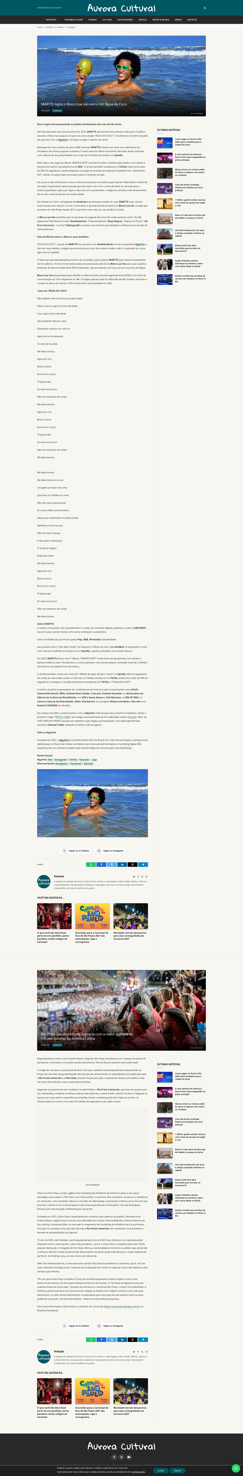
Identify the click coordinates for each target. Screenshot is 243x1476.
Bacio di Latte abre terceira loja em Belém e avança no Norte (190, 216)
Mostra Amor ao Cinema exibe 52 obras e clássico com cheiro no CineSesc (190, 172)
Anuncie (192, 19)
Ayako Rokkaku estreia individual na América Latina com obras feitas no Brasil (189, 263)
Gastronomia (125, 19)
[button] (236, 1468)
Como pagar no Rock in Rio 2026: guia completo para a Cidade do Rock (188, 142)
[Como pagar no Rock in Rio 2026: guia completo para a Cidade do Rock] (165, 142)
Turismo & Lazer (73, 19)
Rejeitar (177, 1470)
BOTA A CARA (62, 717)
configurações (138, 1472)
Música (143, 19)
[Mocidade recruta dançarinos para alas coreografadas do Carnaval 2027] (130, 916)
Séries (178, 19)
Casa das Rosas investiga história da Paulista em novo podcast (189, 187)
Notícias (51, 19)
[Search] (204, 8)
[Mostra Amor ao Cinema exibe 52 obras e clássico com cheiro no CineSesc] (165, 173)
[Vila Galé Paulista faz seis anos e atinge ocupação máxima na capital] (165, 234)
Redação (59, 876)
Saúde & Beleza (160, 19)
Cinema (92, 19)
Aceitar (161, 1470)
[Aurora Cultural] (121, 7)
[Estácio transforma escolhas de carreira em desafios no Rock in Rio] (165, 279)
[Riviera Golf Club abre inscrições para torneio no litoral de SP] (165, 249)
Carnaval (57, 111)
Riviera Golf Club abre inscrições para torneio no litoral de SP (187, 248)
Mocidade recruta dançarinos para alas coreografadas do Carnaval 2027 (129, 936)
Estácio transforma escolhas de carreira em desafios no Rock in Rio (190, 278)
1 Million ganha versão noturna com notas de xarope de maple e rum (190, 203)
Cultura (107, 19)
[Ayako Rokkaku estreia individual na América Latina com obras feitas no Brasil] (165, 264)
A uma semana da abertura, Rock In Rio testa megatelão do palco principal (190, 157)
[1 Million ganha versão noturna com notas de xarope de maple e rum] (165, 203)
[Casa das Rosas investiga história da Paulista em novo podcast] (165, 188)
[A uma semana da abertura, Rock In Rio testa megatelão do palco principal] (165, 158)
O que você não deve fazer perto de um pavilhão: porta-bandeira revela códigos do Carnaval (53, 937)
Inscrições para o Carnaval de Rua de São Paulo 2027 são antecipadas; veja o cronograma (91, 937)
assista (132, 717)
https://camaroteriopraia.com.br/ (122, 1236)
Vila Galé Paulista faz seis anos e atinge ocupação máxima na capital (189, 233)
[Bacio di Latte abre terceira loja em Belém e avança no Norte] (165, 218)
